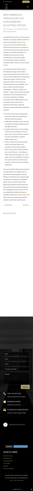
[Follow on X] (12, 485)
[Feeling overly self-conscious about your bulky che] (9, 432)
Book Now (25, 1)
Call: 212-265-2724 (14, 393)
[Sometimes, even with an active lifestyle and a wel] (23, 440)
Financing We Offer (8, 461)
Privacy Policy (6, 463)
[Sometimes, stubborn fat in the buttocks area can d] (9, 440)
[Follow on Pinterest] (20, 485)
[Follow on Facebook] (9, 485)
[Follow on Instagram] (15, 485)
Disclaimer (5, 466)
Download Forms (7, 458)
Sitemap (21, 480)
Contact (15, 480)
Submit (25, 387)
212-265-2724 (8, 1)
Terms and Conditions (8, 468)
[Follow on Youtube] (17, 485)
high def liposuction (16, 129)
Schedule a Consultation (17, 410)
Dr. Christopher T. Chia (11, 29)
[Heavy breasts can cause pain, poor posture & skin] (23, 432)
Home (11, 480)
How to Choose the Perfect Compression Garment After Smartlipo (13, 301)
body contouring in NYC (22, 195)
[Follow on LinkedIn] (23, 485)
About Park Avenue (8, 456)
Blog (18, 480)
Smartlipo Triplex (11, 31)
